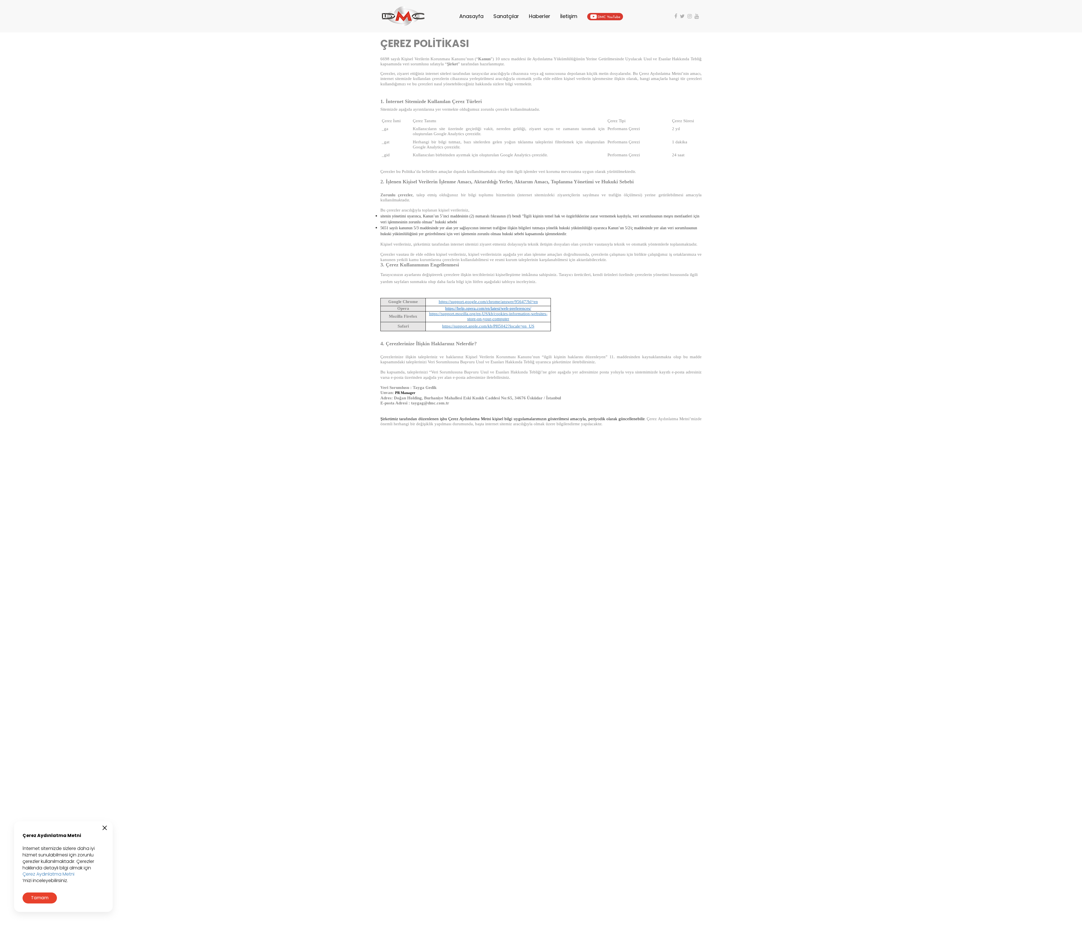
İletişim (568, 16)
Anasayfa (471, 16)
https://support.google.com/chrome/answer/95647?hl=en (488, 301)
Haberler (539, 16)
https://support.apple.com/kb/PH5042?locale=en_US (488, 326)
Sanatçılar (506, 16)
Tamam (39, 897)
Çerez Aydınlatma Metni (48, 874)
